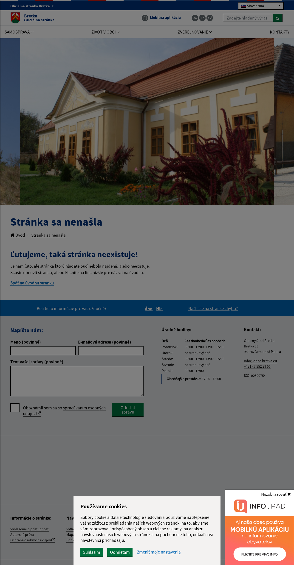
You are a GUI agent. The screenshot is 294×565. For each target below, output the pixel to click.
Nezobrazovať (274, 494)
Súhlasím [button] (91, 552)
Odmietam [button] (120, 552)
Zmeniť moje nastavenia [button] (159, 552)
